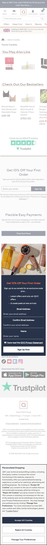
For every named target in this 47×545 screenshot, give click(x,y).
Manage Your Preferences (23, 539)
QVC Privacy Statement (31, 342)
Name (23, 331)
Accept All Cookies (24, 520)
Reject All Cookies (23, 530)
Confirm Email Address (23, 320)
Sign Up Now (23, 349)
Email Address (23, 309)
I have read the (24, 342)
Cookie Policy (12, 511)
